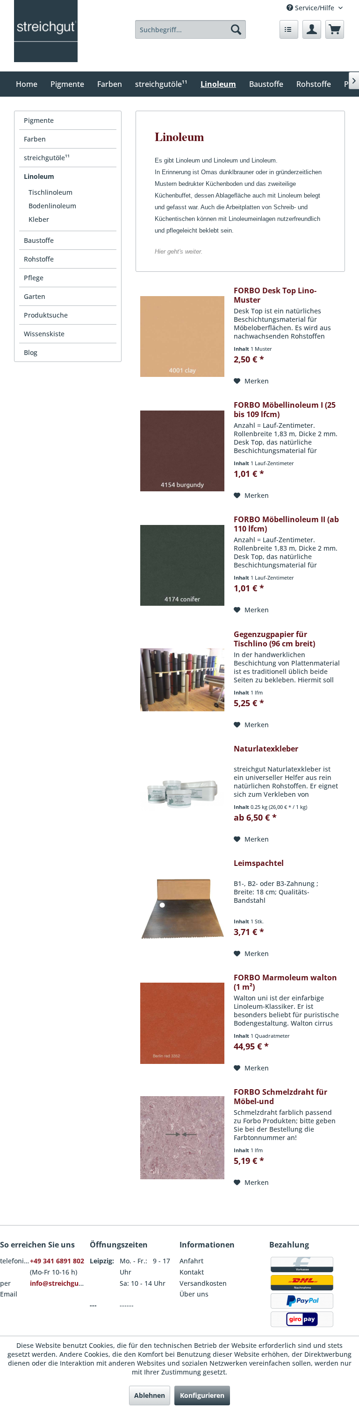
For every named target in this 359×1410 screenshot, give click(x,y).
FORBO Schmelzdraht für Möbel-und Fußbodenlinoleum (280, 1096)
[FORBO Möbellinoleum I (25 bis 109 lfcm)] (182, 450)
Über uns (194, 1294)
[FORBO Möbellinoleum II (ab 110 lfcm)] (182, 565)
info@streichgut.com (63, 1283)
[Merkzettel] (289, 29)
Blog (30, 352)
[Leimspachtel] (182, 908)
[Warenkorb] (334, 29)
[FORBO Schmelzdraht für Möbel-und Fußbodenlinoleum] (182, 1137)
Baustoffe (39, 240)
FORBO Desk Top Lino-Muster (275, 295)
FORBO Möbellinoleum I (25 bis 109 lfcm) (285, 409)
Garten (34, 296)
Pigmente (39, 120)
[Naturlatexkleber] (182, 794)
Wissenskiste (44, 333)
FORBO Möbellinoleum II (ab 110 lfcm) (286, 524)
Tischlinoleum (50, 192)
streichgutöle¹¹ (47, 157)
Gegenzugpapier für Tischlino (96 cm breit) (274, 639)
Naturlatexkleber (266, 749)
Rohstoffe (39, 259)
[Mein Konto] (311, 29)
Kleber (39, 219)
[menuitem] (190, 29)
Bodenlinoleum (52, 205)
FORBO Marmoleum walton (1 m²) (285, 982)
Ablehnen (149, 1395)
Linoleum (39, 176)
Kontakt (192, 1272)
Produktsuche (46, 315)
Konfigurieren (202, 1395)
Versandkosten (203, 1283)
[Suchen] (236, 29)
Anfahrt (191, 1260)
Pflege (33, 277)
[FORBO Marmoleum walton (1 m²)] (182, 1023)
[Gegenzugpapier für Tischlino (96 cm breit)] (182, 680)
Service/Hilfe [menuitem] (314, 7)
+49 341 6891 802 (57, 1260)
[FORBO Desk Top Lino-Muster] (182, 336)
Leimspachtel (259, 863)
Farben (35, 139)
